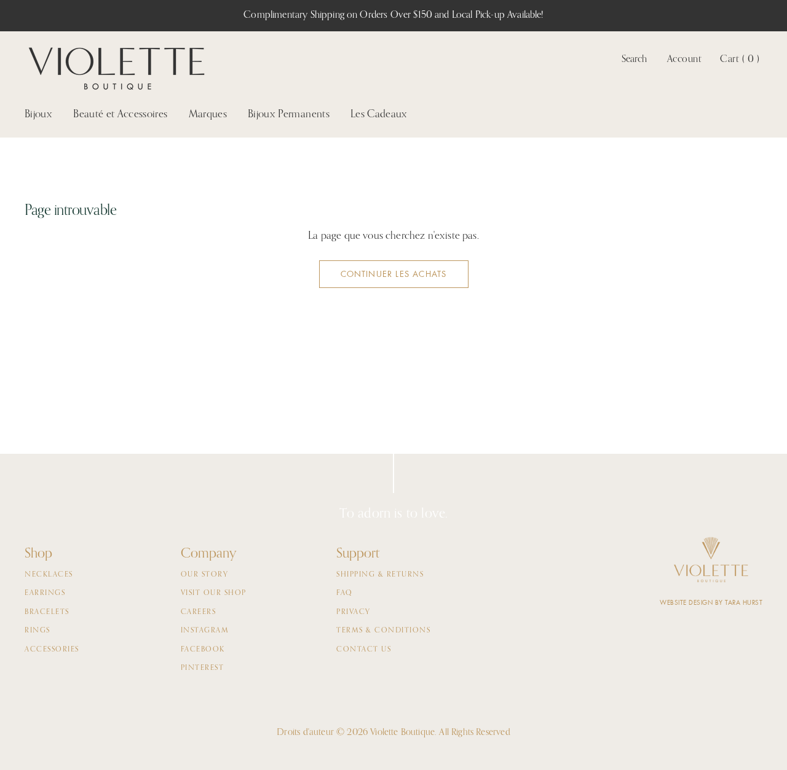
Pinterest (202, 668)
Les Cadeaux (379, 114)
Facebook (203, 649)
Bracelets (47, 612)
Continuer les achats (394, 274)
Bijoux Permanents (289, 114)
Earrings (45, 593)
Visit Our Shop (214, 593)
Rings (37, 630)
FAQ (344, 593)
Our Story (205, 574)
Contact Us (363, 649)
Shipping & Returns (380, 574)
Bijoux (38, 114)
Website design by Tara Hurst (711, 603)
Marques (208, 114)
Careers (198, 612)
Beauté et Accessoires (120, 114)
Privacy (353, 612)
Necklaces (49, 574)
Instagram (205, 630)
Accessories (52, 649)
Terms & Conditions (383, 630)
